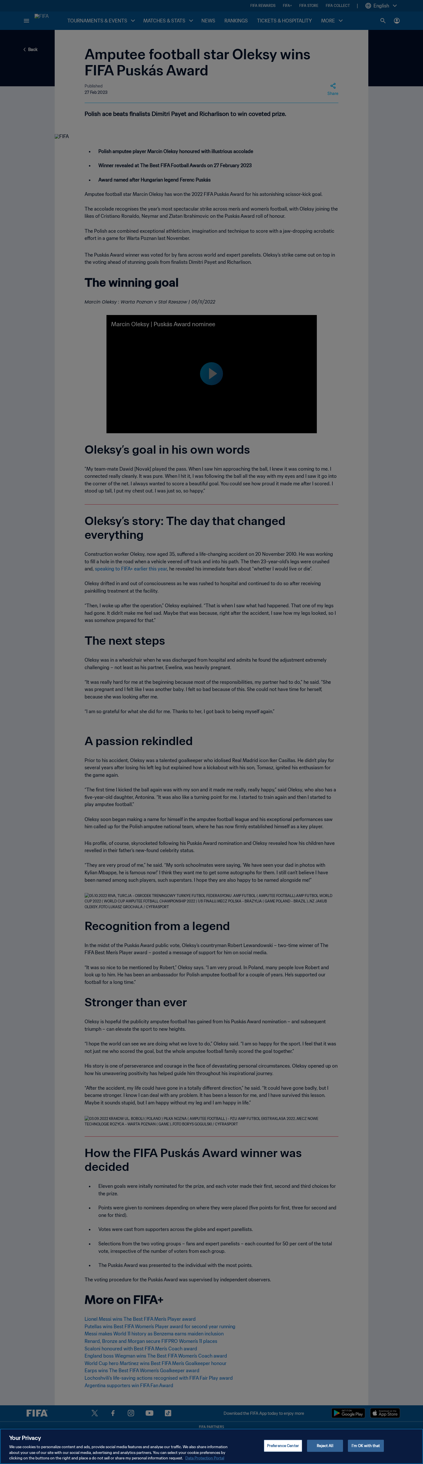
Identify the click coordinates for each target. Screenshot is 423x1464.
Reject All (325, 1445)
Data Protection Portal (204, 1458)
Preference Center (283, 1445)
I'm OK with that (366, 1445)
